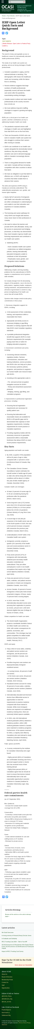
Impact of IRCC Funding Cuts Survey (12, 951)
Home (4, 16)
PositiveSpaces (6, 1009)
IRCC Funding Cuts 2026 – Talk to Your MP (14, 941)
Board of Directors (7, 977)
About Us (4, 974)
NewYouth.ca (6, 1012)
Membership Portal (7, 979)
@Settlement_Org (7, 999)
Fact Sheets (11, 16)
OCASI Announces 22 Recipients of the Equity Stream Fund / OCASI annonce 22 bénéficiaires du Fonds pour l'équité (18, 946)
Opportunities (6, 988)
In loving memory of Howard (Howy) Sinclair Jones (16, 935)
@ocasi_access (6, 1001)
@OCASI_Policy (7, 996)
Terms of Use (22, 1022)
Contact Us (5, 982)
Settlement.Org (6, 1015)
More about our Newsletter (23, 965)
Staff (3, 985)
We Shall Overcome (7, 932)
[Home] (17, 11)
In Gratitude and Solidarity (9, 938)
